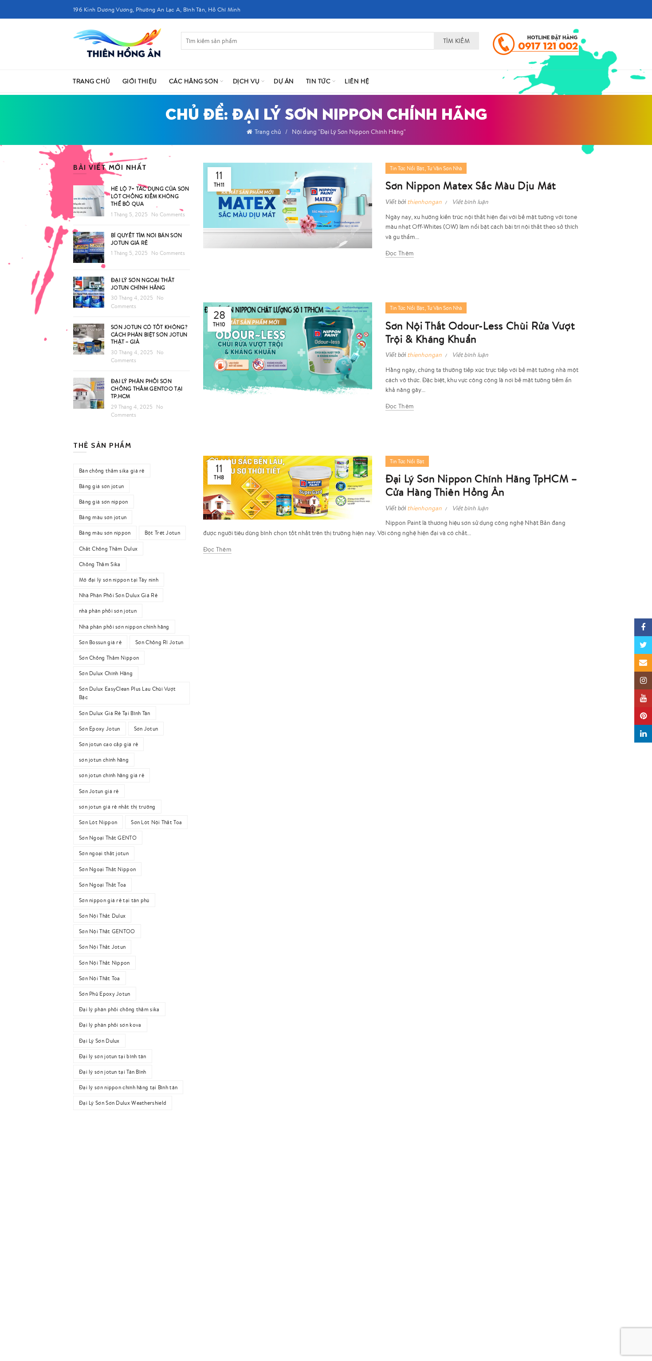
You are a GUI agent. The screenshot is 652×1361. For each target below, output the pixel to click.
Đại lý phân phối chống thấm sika (119, 1009)
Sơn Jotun (146, 728)
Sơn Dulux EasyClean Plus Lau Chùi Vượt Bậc (127, 692)
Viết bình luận (470, 202)
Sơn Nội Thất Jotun (102, 946)
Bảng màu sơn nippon (105, 532)
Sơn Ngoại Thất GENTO (108, 837)
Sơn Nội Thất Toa (99, 978)
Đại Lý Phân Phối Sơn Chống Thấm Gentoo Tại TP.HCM (146, 388)
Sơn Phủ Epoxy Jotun (104, 993)
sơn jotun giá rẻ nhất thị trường (117, 806)
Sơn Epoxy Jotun (99, 728)
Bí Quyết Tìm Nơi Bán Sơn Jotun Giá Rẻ (146, 239)
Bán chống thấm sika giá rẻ (112, 470)
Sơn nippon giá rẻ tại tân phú (114, 900)
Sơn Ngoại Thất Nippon (107, 869)
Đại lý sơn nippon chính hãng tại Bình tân (128, 1087)
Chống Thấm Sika (100, 564)
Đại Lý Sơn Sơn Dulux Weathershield (122, 1102)
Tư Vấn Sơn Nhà (444, 168)
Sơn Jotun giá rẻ (99, 791)
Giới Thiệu (139, 81)
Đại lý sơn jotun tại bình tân (112, 1056)
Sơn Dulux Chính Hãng (106, 673)
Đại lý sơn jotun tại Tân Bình (112, 1071)
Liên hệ (357, 81)
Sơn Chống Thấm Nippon (109, 657)
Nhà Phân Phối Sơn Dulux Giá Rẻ (118, 595)
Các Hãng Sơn (194, 81)
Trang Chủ (91, 81)
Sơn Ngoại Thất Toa (102, 884)
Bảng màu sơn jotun (102, 517)
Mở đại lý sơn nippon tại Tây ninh (118, 579)
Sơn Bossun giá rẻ (100, 642)
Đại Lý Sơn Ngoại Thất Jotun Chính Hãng (142, 284)
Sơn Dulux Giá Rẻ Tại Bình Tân (114, 713)
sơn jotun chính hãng (104, 759)
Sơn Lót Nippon (98, 822)
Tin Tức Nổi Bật (407, 168)
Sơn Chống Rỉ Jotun (159, 642)
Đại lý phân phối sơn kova (110, 1024)
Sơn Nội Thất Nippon (104, 962)
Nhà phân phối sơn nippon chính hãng (124, 626)
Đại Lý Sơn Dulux (99, 1040)
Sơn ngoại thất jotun (104, 853)
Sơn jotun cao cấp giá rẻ (108, 744)
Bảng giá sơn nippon (103, 501)
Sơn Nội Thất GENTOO (107, 931)
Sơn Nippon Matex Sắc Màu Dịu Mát (470, 185)
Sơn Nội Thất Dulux (102, 915)
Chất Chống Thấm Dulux (108, 548)
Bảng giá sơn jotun (101, 486)
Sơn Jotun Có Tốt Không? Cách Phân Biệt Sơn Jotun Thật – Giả (149, 334)
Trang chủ (268, 132)
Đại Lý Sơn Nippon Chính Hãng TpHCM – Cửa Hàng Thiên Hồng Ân (481, 485)
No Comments (168, 214)
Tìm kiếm (456, 41)
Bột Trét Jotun (162, 532)
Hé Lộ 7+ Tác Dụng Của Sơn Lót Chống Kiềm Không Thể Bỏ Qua (150, 196)
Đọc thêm (399, 253)
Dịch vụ (246, 81)
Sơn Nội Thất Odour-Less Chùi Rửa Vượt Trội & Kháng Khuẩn (480, 332)
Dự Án (284, 81)
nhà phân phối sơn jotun (108, 610)
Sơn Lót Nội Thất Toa (156, 822)
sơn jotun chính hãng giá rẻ (111, 775)
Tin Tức (318, 81)
